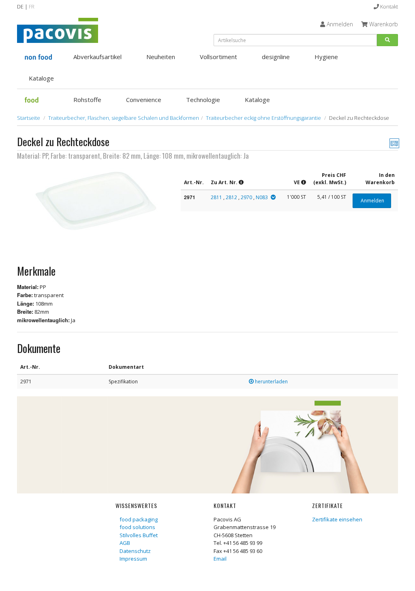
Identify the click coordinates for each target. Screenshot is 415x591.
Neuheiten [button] (160, 57)
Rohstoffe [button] (87, 100)
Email (220, 558)
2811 (216, 197)
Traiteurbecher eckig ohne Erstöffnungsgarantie (263, 117)
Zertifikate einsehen (337, 519)
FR (31, 6)
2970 (246, 197)
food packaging (139, 519)
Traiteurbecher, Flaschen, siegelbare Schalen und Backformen (123, 117)
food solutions (137, 527)
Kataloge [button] (41, 78)
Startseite (28, 117)
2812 (231, 197)
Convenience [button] (143, 100)
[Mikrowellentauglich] (394, 143)
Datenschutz (135, 551)
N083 (262, 197)
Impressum (133, 558)
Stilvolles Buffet (139, 535)
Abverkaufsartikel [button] (97, 57)
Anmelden (371, 200)
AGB (125, 542)
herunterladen (271, 381)
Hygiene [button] (326, 57)
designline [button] (276, 57)
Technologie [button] (203, 100)
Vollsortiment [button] (218, 57)
